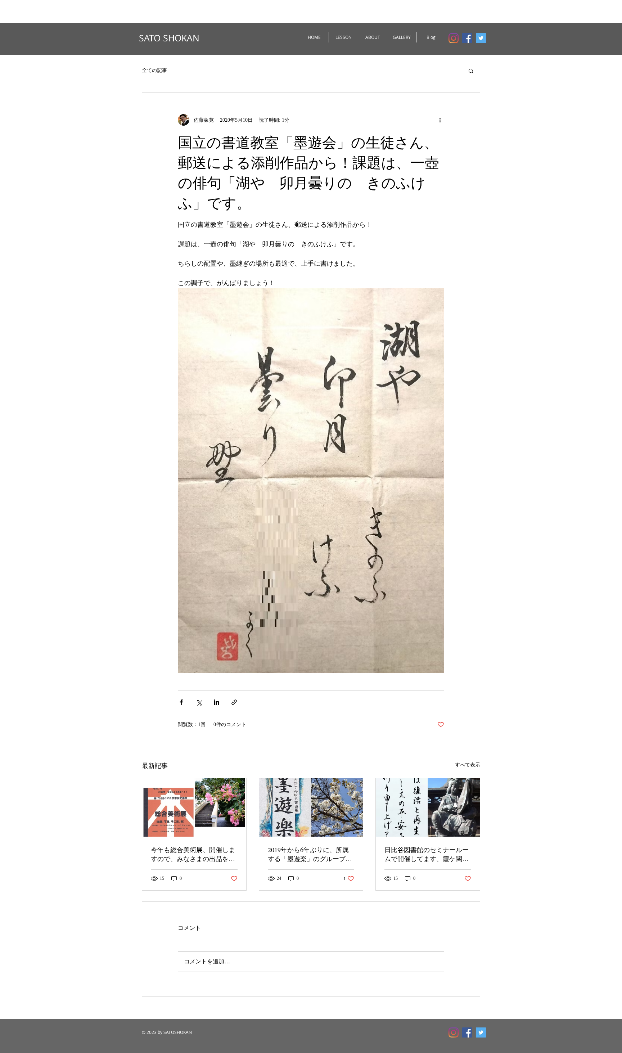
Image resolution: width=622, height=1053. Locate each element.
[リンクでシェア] (234, 702)
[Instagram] (454, 38)
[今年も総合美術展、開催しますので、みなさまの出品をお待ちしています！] (194, 807)
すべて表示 (467, 765)
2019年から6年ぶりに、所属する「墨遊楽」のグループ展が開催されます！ (310, 854)
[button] (471, 70)
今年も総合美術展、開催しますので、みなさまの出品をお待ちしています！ (193, 854)
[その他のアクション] (440, 120)
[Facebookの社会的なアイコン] (467, 38)
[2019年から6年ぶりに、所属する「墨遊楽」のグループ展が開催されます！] (311, 807)
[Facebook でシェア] (181, 702)
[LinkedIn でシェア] (216, 702)
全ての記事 (154, 70)
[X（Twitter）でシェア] (198, 702)
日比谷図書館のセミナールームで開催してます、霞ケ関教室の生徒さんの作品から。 (426, 854)
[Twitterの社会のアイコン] (481, 38)
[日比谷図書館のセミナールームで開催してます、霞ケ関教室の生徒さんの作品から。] (428, 807)
